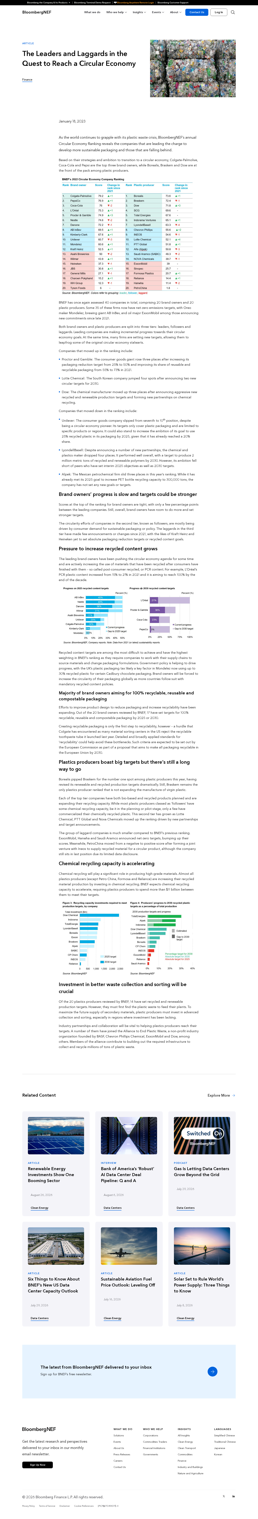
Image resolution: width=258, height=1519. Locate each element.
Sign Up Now (37, 1465)
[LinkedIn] (233, 1496)
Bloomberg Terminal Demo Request (92, 3)
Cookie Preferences (84, 1506)
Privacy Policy (28, 1506)
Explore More (219, 1095)
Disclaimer (64, 1506)
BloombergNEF (36, 12)
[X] (224, 1496)
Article (34, 1163)
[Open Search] (233, 12)
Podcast (180, 1163)
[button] (49, 3)
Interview (108, 1163)
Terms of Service (47, 1506)
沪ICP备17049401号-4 (108, 1506)
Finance (27, 79)
